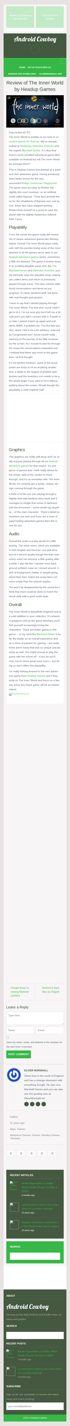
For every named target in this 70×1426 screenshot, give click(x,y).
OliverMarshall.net (50, 74)
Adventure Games (20, 1135)
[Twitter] (40, 61)
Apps (13, 1129)
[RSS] (23, 61)
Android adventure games (23, 257)
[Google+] (38, 1104)
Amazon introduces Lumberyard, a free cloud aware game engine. (40, 1224)
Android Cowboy (35, 39)
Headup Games (36, 675)
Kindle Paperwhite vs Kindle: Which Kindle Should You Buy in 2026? (40, 1187)
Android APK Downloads (22, 74)
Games (21, 1129)
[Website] (26, 1104)
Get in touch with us (39, 67)
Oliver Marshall (36, 1070)
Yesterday (25, 145)
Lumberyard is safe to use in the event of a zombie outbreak (40, 1206)
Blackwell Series (31, 150)
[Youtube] (46, 61)
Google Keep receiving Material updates (20, 991)
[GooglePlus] (35, 61)
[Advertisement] (35, 418)
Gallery (14, 1116)
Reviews (15, 1138)
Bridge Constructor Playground (39, 183)
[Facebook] (29, 61)
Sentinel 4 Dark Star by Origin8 (50, 989)
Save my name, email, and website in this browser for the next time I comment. (34, 1044)
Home (22, 67)
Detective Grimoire (43, 145)
